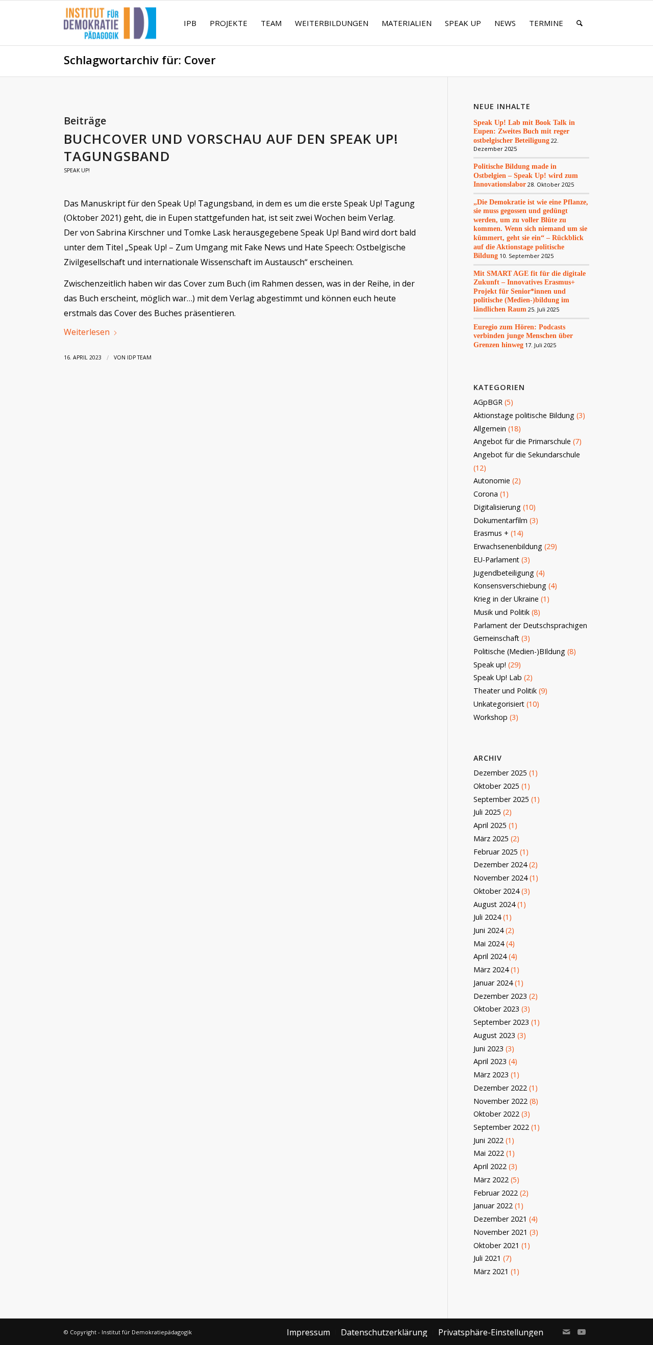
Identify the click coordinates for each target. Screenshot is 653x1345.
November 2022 (500, 1101)
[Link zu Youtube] (581, 1331)
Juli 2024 (487, 917)
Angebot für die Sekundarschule (526, 454)
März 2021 (491, 1271)
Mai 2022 (488, 1153)
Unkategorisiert (498, 704)
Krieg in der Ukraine (506, 599)
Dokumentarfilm (500, 520)
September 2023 (501, 1022)
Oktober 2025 (496, 786)
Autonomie (491, 480)
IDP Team (139, 357)
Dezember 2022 (500, 1088)
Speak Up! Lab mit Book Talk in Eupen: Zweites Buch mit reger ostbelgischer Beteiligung (524, 131)
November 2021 (500, 1232)
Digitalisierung (497, 507)
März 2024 (491, 969)
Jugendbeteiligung (503, 573)
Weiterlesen (87, 332)
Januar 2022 (493, 1205)
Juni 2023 (488, 1048)
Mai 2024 (488, 943)
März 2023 (491, 1074)
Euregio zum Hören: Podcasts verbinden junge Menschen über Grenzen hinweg (523, 336)
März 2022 (491, 1179)
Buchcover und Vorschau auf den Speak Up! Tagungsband (231, 147)
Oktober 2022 (496, 1114)
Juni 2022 (488, 1140)
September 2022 (501, 1127)
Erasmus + (491, 533)
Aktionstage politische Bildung (523, 415)
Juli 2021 (487, 1258)
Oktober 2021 (496, 1245)
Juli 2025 (487, 812)
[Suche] (579, 23)
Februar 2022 (495, 1193)
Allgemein (489, 428)
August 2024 (494, 904)
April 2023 (490, 1061)
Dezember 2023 (500, 996)
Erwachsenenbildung (507, 546)
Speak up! (77, 170)
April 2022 (490, 1166)
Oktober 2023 (496, 1009)
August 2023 (494, 1035)
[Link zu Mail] (566, 1331)
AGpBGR (488, 402)
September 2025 (501, 799)
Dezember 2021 (500, 1219)
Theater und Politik (505, 690)
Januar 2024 (493, 983)
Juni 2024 (488, 930)
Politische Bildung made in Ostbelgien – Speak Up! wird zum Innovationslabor (525, 175)
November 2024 (500, 878)
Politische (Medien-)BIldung (519, 651)
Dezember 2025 (500, 773)
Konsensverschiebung (509, 585)
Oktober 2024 (496, 891)
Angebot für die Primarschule (522, 441)
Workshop (490, 717)
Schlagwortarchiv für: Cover (140, 60)
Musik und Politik (501, 612)
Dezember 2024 (500, 864)
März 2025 (491, 838)
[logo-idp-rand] (110, 29)
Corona (485, 494)
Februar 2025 (495, 852)
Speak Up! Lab (497, 677)
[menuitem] (190, 23)
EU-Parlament (496, 559)
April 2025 (490, 825)
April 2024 (490, 956)
